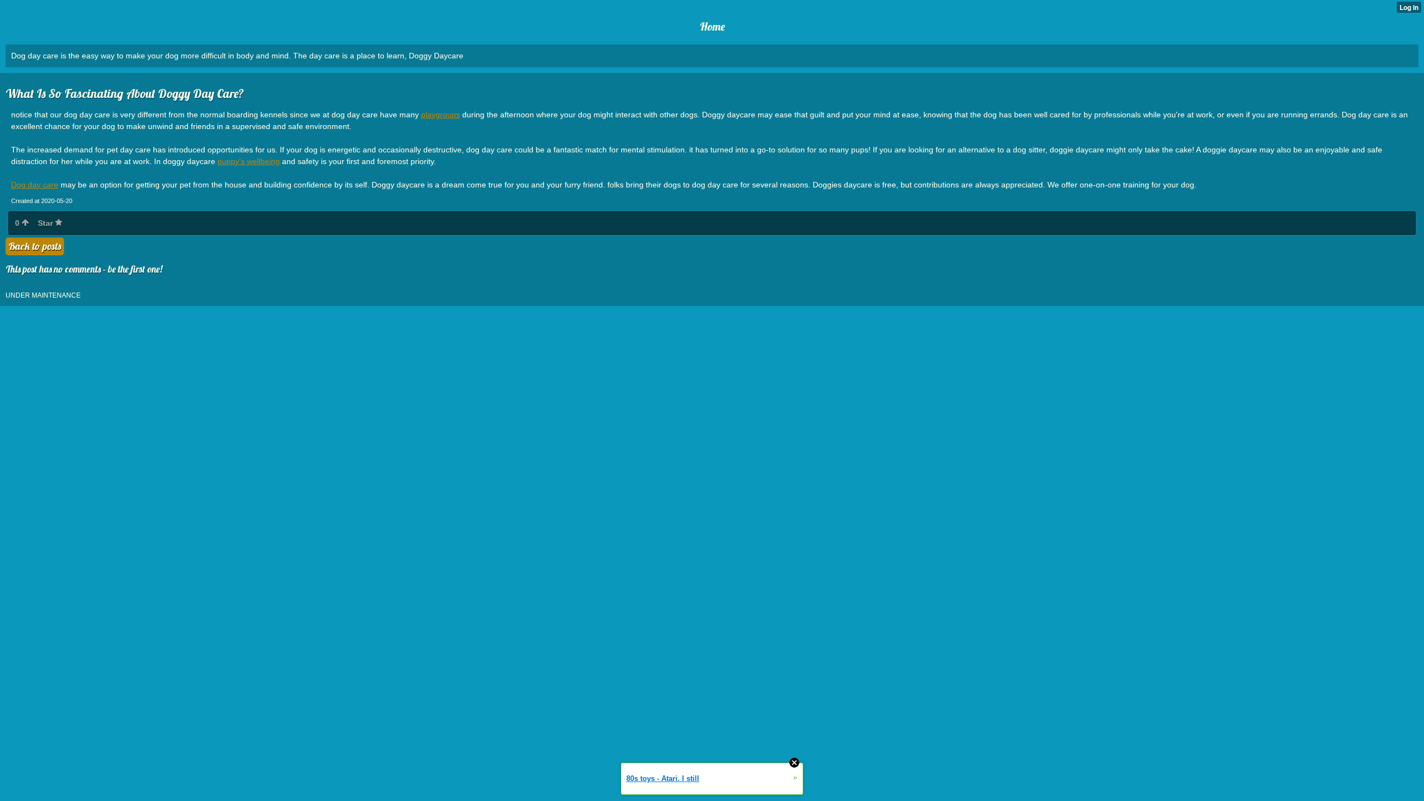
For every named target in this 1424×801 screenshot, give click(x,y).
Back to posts (34, 246)
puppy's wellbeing (248, 161)
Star (46, 223)
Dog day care (34, 184)
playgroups (440, 114)
